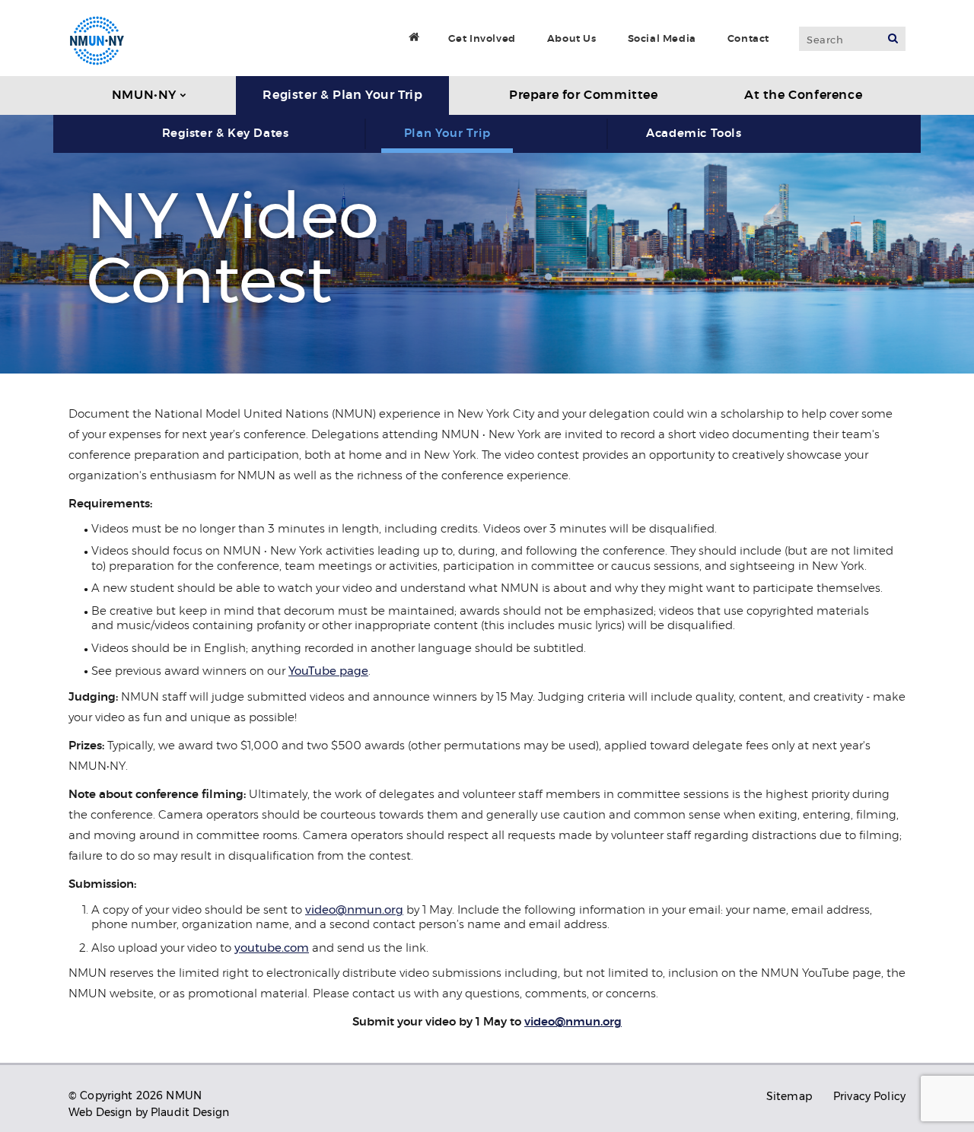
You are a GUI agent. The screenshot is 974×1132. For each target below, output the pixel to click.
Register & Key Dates (225, 133)
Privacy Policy (869, 1096)
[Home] (414, 36)
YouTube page (328, 670)
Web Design (100, 1112)
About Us (572, 39)
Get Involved (482, 39)
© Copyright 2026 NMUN (135, 1095)
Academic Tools (693, 133)
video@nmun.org (354, 909)
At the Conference (803, 95)
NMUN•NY (144, 95)
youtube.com (271, 947)
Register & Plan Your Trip (342, 95)
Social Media (662, 39)
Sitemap (789, 1096)
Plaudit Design (190, 1112)
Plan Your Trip (447, 133)
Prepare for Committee (583, 95)
